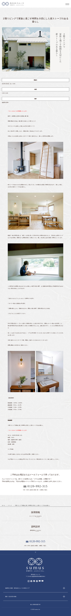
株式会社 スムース (35, 565)
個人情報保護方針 (35, 604)
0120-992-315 (37, 486)
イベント (10, 505)
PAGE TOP (35, 552)
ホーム (3, 505)
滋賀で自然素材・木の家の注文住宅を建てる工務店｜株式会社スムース (13, 3)
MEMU (67, 4)
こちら (37, 516)
